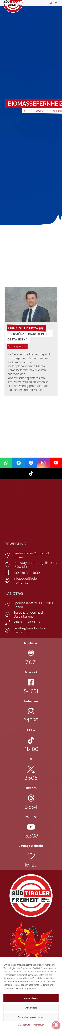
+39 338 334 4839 (26, 572)
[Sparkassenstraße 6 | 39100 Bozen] (9, 605)
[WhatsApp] (6, 463)
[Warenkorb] (56, 3)
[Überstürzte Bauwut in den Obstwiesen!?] (31, 304)
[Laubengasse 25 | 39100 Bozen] (9, 555)
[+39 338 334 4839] (9, 572)
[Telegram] (18, 463)
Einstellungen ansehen (31, 1017)
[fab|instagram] (31, 711)
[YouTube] (56, 463)
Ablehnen (31, 1008)
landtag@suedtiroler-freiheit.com (29, 630)
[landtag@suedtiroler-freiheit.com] (9, 630)
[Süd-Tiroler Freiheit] (31, 895)
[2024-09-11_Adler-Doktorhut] (31, 943)
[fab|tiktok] (31, 740)
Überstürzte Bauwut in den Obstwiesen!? (28, 337)
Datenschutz (24, 1025)
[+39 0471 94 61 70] (9, 622)
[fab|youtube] (31, 826)
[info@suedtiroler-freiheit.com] (9, 580)
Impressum (38, 1025)
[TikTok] (31, 473)
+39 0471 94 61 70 (26, 622)
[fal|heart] (31, 855)
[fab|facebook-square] (31, 682)
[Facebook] (31, 463)
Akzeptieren (31, 998)
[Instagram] (43, 463)
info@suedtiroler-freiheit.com (26, 580)
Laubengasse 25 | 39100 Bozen (31, 555)
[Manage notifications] (56, 1025)
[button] (46, 3)
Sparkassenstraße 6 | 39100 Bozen (33, 605)
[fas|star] (30, 653)
